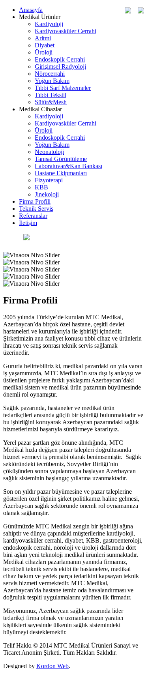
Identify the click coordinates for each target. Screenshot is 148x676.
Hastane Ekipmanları (61, 173)
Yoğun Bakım (52, 80)
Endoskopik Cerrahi (60, 59)
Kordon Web (52, 666)
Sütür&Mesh (51, 102)
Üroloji (43, 52)
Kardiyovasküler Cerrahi (65, 31)
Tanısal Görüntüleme (61, 158)
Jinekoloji (47, 194)
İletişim (28, 222)
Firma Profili (35, 201)
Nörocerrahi (50, 73)
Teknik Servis (36, 208)
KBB (41, 187)
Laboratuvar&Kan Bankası (68, 166)
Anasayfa (31, 9)
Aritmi (43, 38)
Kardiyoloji (49, 24)
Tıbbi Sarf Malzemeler (63, 87)
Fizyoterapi (49, 180)
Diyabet (44, 45)
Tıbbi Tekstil (50, 95)
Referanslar (33, 215)
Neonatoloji (49, 151)
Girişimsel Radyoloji (60, 66)
